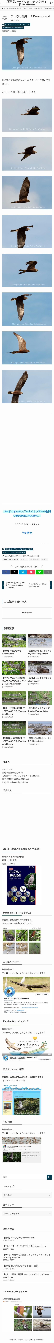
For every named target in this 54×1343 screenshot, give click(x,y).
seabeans (27, 612)
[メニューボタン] (2, 3)
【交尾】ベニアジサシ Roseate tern (18, 1239)
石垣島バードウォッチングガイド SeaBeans (27, 3)
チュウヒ (24, 559)
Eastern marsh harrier (10, 559)
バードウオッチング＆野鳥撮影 (13, 27)
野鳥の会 (44, 559)
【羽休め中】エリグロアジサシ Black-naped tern (24, 1247)
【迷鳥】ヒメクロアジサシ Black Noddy (20, 1267)
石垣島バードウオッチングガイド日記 (17, 24)
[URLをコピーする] (48, 572)
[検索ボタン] (51, 3)
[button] (6, 572)
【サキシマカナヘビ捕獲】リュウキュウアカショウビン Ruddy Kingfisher (26, 1257)
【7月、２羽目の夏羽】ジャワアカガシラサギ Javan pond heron (26, 1277)
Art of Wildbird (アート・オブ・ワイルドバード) (22, 556)
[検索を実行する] (49, 1177)
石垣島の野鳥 (34, 559)
